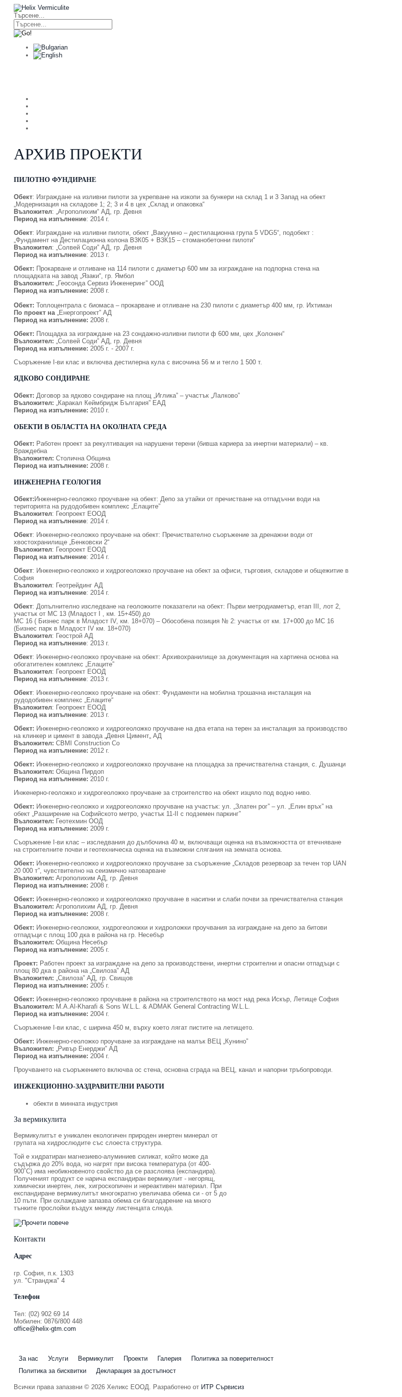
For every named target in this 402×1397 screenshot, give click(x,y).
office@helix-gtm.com (45, 1328)
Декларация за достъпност (136, 1370)
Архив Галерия (300, 76)
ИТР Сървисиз (222, 1387)
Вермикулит (157, 76)
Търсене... (29, 15)
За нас (50, 76)
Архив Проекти (226, 76)
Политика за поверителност (232, 1358)
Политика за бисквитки (52, 1370)
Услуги (100, 76)
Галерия (169, 1358)
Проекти (136, 1358)
